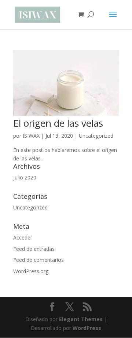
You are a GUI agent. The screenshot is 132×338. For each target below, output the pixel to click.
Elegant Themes (81, 319)
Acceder (22, 237)
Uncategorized (96, 135)
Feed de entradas (34, 248)
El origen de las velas (58, 123)
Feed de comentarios (38, 259)
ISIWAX (31, 135)
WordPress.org (30, 271)
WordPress (87, 327)
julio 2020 (24, 177)
